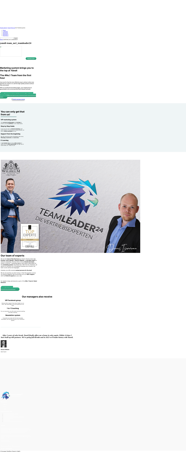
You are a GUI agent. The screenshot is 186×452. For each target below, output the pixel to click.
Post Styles (5, 33)
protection (9, 448)
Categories (5, 31)
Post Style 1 (5, 34)
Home (4, 30)
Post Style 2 (5, 35)
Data (6, 448)
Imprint (2, 448)
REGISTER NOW (5, 441)
